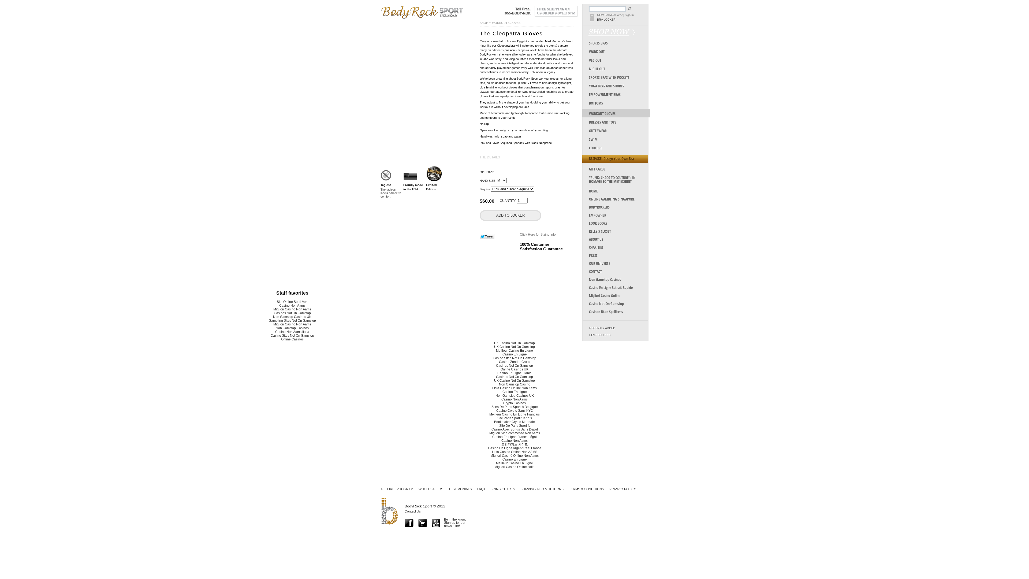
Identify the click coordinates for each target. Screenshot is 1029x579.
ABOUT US (596, 239)
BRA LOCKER (606, 19)
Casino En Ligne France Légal (514, 437)
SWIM (593, 139)
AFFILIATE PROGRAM (397, 489)
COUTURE (595, 147)
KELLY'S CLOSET (600, 231)
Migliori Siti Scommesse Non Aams (514, 433)
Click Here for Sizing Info (538, 234)
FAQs (481, 489)
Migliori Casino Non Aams (292, 309)
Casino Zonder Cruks (514, 362)
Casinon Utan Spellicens (606, 311)
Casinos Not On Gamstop (292, 313)
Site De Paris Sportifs (514, 426)
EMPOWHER (597, 215)
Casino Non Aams (292, 305)
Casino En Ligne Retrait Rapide (611, 287)
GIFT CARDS (597, 169)
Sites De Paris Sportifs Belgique (514, 407)
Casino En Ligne (514, 354)
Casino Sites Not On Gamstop (292, 335)
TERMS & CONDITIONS (586, 489)
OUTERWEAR (598, 130)
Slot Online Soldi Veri (292, 302)
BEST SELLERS (599, 335)
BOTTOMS (596, 103)
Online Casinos (292, 339)
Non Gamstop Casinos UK (292, 317)
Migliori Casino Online (604, 295)
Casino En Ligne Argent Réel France (514, 448)
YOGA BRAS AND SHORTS (606, 85)
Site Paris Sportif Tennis (514, 418)
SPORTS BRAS (598, 43)
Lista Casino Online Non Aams (514, 388)
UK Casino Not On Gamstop (514, 343)
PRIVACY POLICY (622, 489)
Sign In (629, 15)
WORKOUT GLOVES (506, 22)
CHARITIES (596, 247)
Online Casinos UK (514, 369)
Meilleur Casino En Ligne (514, 350)
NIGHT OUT (597, 68)
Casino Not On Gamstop (606, 303)
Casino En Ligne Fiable (514, 373)
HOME (593, 191)
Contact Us (413, 511)
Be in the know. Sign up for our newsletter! (455, 523)
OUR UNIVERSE (599, 263)
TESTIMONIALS (460, 489)
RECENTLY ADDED (602, 328)
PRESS (593, 255)
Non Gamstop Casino (514, 384)
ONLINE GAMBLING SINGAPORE (612, 199)
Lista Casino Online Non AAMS (514, 452)
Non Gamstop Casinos (605, 279)
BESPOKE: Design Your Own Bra (611, 158)
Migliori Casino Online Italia (514, 467)
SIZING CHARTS (502, 489)
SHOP (484, 22)
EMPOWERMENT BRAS (605, 94)
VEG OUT (595, 60)
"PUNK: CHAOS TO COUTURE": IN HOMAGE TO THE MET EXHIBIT (612, 179)
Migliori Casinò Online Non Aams (514, 456)
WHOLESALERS (431, 489)
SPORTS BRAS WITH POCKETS (609, 77)
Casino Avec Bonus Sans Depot (514, 429)
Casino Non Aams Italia (292, 332)
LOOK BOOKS (598, 223)
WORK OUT (597, 51)
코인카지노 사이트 (514, 444)
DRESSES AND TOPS (602, 122)
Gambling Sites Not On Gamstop (292, 320)
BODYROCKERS (599, 207)
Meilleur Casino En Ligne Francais (514, 414)
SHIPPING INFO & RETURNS (542, 489)
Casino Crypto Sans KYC (514, 411)
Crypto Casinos (514, 403)
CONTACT (595, 271)
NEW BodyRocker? (609, 15)
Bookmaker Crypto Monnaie (514, 422)
